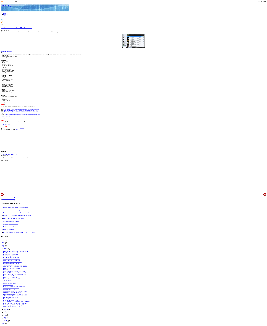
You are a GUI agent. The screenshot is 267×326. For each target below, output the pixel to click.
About (4, 15)
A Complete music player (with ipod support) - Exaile (15, 295)
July (5, 312)
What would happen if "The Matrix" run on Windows (15, 265)
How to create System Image (9, 275)
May (5, 315)
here (17, 129)
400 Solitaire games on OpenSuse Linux (12, 260)
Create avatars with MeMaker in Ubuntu (12, 306)
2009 (3, 245)
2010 (3, 243)
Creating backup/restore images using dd (12, 210)
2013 (3, 239)
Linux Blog (6, 5)
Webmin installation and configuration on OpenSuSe (14, 272)
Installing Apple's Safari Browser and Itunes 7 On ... (14, 274)
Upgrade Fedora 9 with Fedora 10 (10, 254)
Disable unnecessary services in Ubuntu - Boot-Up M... (15, 303)
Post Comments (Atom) (12, 197)
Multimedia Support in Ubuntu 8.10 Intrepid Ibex (14, 304)
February (6, 320)
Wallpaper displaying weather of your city (12, 262)
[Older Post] (264, 194)
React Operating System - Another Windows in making (15, 207)
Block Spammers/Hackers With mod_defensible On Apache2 (16, 251)
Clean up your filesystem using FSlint (11, 259)
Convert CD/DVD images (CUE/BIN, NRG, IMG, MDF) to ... (17, 301)
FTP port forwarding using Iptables (11, 257)
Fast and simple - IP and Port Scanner (11, 282)
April (5, 317)
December (6, 248)
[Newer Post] (2, 194)
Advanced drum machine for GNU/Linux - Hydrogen (15, 291)
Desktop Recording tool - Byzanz (10, 300)
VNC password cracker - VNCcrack (11, 288)
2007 (3, 323)
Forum (4, 17)
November (6, 249)
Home (4, 13)
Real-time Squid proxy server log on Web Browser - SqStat (16, 212)
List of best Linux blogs (8, 229)
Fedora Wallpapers (7, 298)
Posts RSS (5, 14)
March (5, 318)
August (5, 311)
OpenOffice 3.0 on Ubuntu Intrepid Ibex (12, 292)
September (6, 309)
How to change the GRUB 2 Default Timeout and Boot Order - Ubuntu (19, 232)
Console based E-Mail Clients (9, 283)
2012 (3, 240)
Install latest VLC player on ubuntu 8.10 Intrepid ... (14, 286)
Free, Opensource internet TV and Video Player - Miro (16, 28)
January (5, 321)
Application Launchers (8, 285)
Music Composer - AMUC (9, 289)
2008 (3, 246)
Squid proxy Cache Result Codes (10, 224)
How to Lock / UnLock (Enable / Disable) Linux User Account (17, 215)
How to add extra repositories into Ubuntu (12, 278)
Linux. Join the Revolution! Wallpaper (11, 268)
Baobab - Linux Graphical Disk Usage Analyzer (14, 218)
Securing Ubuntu (7, 280)
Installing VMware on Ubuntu (10, 277)
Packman (22, 128)
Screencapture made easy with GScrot (11, 263)
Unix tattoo (5, 269)
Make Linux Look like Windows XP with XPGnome (15, 266)
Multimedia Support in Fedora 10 (10, 256)
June (5, 314)
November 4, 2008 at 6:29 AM (10, 154)
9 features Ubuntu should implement (11, 221)
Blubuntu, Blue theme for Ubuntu (10, 297)
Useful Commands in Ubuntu (9, 226)
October (5, 308)
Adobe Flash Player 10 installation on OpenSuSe (14, 271)
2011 (3, 242)
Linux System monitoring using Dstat (11, 252)
